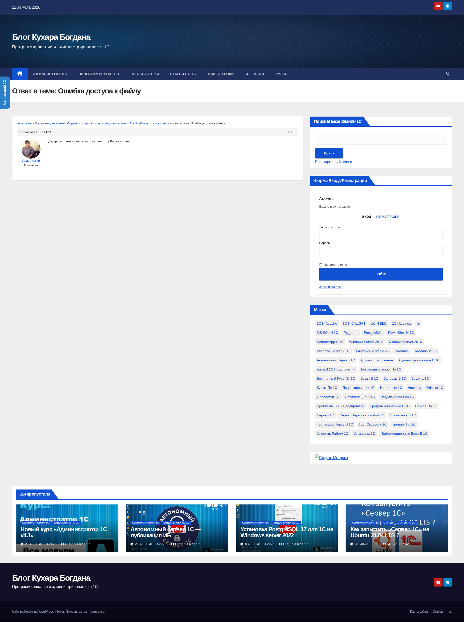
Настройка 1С (391, 388)
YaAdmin (402, 351)
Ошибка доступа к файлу (152, 123)
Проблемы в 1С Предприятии (340, 406)
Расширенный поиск (333, 162)
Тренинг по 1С (404, 424)
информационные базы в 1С (404, 433)
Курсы (282, 74)
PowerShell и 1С (401, 333)
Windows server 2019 (333, 351)
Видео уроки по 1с (176, 522)
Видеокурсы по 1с (66, 522)
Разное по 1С (426, 406)
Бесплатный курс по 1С (336, 378)
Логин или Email (330, 227)
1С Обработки (145, 74)
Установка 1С (364, 433)
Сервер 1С (325, 415)
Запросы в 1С (395, 378)
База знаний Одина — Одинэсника (41, 123)
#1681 (292, 132)
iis (418, 323)
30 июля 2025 (367, 544)
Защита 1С (420, 378)
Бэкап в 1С (369, 378)
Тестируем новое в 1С (335, 424)
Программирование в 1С (390, 406)
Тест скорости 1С (373, 424)
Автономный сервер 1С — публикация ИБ (165, 532)
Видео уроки (220, 74)
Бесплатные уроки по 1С (381, 369)
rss (450, 611)
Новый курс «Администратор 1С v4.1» (64, 532)
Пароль (324, 243)
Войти (381, 274)
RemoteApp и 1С (330, 342)
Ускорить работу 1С (332, 433)
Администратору (50, 74)
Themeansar (96, 611)
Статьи (388, 522)
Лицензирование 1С (359, 388)
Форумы (72, 123)
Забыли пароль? (330, 287)
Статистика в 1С (403, 415)
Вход (366, 216)
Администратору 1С (35, 522)
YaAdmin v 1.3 (425, 351)
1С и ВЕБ (378, 323)
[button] (448, 74)
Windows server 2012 (366, 342)
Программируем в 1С (100, 74)
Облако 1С (434, 388)
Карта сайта (419, 611)
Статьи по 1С (183, 74)
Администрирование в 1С (419, 360)
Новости (414, 388)
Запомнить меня (335, 264)
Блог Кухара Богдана (51, 37)
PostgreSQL (373, 333)
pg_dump (351, 333)
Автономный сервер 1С (336, 360)
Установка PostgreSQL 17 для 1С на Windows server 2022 (286, 532)
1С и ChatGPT (354, 323)
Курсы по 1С (327, 388)
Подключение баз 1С (397, 397)
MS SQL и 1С (327, 333)
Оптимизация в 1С (360, 397)
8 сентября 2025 (260, 544)
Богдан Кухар (77, 544)
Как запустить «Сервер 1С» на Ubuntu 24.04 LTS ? (389, 532)
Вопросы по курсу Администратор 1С (106, 123)
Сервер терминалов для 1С (362, 415)
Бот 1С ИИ (254, 74)
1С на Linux (401, 323)
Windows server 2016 (405, 342)
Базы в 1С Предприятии (336, 369)
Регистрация (388, 216)
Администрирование (376, 360)
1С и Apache (327, 323)
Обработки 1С (328, 397)
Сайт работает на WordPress (33, 611)
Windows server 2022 (373, 351)
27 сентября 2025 (41, 544)
